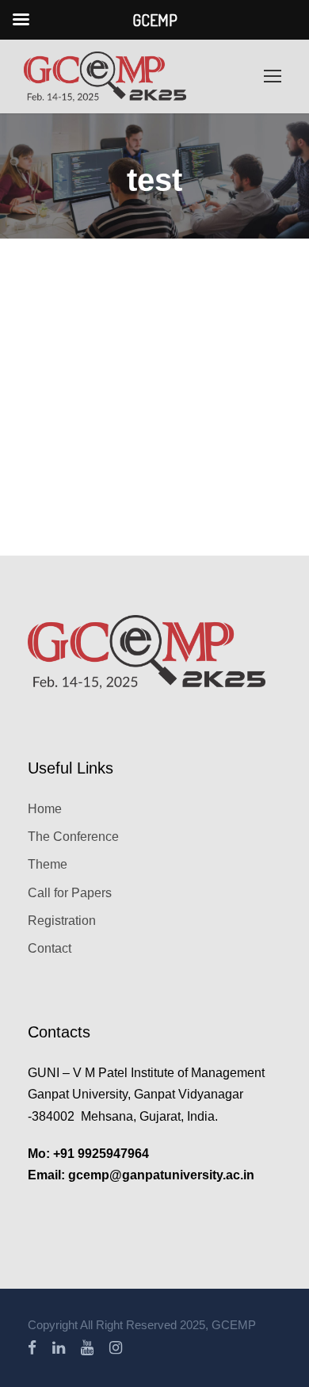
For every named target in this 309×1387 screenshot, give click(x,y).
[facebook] (32, 1348)
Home (45, 809)
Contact (49, 948)
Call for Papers (70, 893)
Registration (62, 920)
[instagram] (115, 1348)
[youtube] (87, 1348)
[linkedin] (58, 1348)
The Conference (73, 836)
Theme (47, 864)
